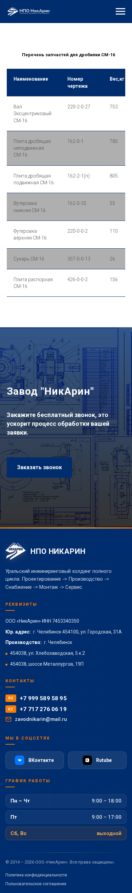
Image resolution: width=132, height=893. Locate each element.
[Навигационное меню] (120, 11)
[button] (39, 680)
